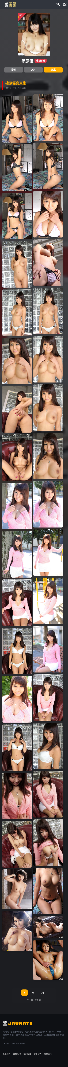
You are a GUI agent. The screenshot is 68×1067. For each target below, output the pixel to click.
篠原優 (27, 61)
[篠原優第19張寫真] (17, 457)
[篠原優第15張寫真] (17, 361)
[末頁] (42, 992)
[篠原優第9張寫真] (17, 216)
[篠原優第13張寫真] (17, 312)
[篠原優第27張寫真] (17, 651)
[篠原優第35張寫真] (17, 844)
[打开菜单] (64, 4)
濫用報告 (37, 1054)
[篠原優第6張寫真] (48, 166)
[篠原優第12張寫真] (48, 311)
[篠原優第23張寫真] (17, 554)
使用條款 (27, 1054)
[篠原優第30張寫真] (48, 746)
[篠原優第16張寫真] (48, 407)
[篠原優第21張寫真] (17, 506)
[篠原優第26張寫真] (48, 649)
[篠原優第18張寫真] (48, 456)
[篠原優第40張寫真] (48, 960)
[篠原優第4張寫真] (48, 117)
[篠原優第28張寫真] (48, 697)
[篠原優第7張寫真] (17, 167)
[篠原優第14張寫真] (48, 359)
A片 (33, 69)
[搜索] (58, 4)
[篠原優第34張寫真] (48, 842)
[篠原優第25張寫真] (17, 602)
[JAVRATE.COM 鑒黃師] (10, 4)
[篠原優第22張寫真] (48, 552)
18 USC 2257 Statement (14, 1043)
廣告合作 (17, 1054)
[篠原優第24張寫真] (48, 601)
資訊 (13, 69)
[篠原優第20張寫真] (48, 504)
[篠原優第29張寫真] (17, 699)
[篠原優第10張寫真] (48, 262)
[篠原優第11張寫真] (17, 264)
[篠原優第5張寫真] (17, 119)
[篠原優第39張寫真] (48, 927)
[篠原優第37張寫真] (17, 889)
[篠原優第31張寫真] (17, 747)
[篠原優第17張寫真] (17, 409)
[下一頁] (33, 992)
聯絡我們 (6, 1054)
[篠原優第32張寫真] (48, 794)
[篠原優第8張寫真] (48, 214)
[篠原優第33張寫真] (17, 796)
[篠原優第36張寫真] (48, 891)
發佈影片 (48, 1054)
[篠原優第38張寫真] (17, 931)
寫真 (53, 69)
